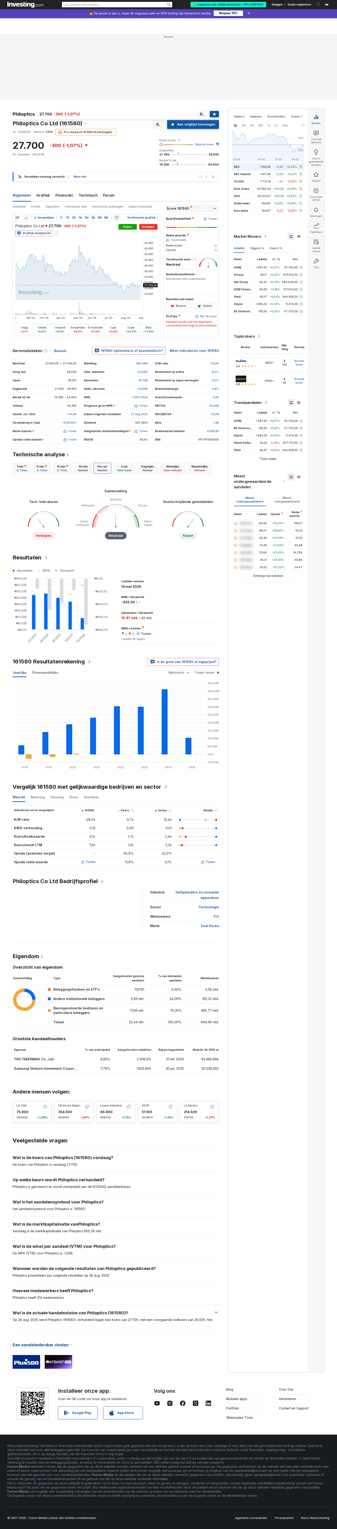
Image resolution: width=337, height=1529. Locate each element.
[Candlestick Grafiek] (17, 217)
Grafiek (43, 195)
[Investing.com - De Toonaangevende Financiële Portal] (25, 4)
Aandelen (297, 116)
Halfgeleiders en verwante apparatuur (197, 895)
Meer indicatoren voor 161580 (194, 351)
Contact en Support (294, 1408)
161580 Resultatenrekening (49, 661)
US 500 (239, 181)
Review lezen (299, 362)
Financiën (64, 195)
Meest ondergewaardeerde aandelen (252, 481)
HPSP (145, 1105)
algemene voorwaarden (251, 1518)
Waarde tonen (204, 144)
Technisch (88, 195)
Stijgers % (257, 248)
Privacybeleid (284, 1518)
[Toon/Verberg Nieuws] (116, 217)
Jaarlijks (20, 672)
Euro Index (241, 210)
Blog (229, 1389)
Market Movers (247, 236)
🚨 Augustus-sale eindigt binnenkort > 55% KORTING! (228, 4)
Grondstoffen (276, 116)
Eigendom (52, 206)
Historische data (76, 206)
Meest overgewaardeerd (287, 499)
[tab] (22, 468)
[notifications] (318, 4)
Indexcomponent (140, 206)
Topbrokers (244, 336)
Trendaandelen (248, 402)
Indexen (255, 116)
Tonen (90, 862)
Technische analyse (39, 454)
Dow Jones (241, 188)
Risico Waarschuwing (315, 1518)
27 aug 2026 (139, 414)
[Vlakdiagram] (25, 217)
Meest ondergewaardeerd (249, 499)
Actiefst (239, 248)
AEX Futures (242, 174)
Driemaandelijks (45, 672)
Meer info (80, 176)
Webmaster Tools (239, 1417)
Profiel (35, 206)
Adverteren (287, 1399)
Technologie (209, 907)
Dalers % (276, 248)
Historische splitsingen (107, 206)
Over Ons (286, 1389)
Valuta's (239, 116)
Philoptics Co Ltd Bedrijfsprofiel (55, 881)
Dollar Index (242, 203)
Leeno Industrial (111, 1105)
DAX (237, 196)
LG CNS (22, 1105)
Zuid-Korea (210, 926)
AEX (237, 166)
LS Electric (191, 1105)
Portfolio (232, 1408)
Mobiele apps (236, 1399)
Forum (108, 195)
